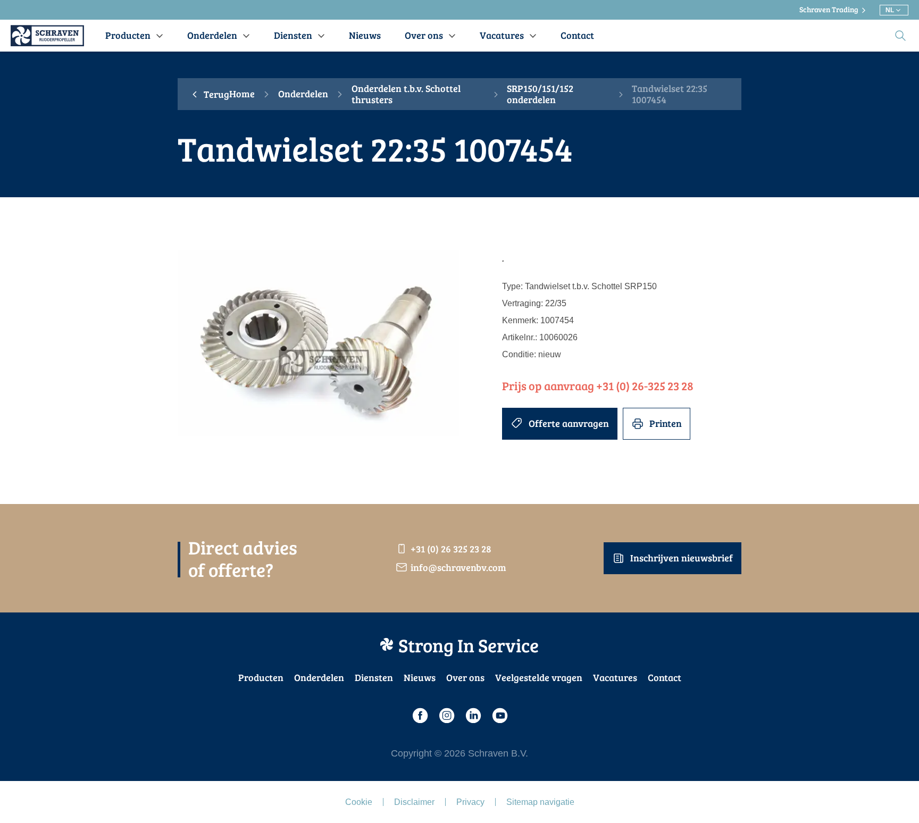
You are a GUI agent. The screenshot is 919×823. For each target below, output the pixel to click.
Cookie (358, 802)
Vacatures (615, 677)
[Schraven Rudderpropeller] (47, 35)
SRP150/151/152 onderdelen (540, 94)
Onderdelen (303, 94)
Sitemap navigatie (540, 802)
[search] (900, 36)
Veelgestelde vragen (538, 677)
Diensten (374, 677)
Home (242, 94)
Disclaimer (414, 802)
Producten (260, 677)
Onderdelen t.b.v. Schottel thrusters (406, 94)
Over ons (465, 677)
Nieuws (420, 677)
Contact (664, 677)
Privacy (470, 802)
